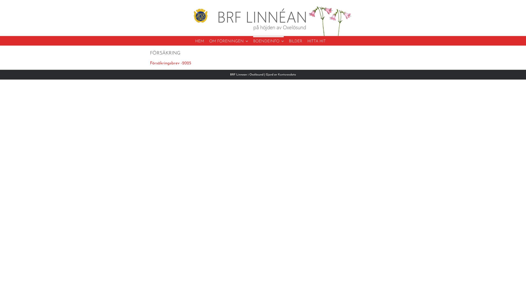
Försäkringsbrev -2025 (170, 63)
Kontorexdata (287, 74)
